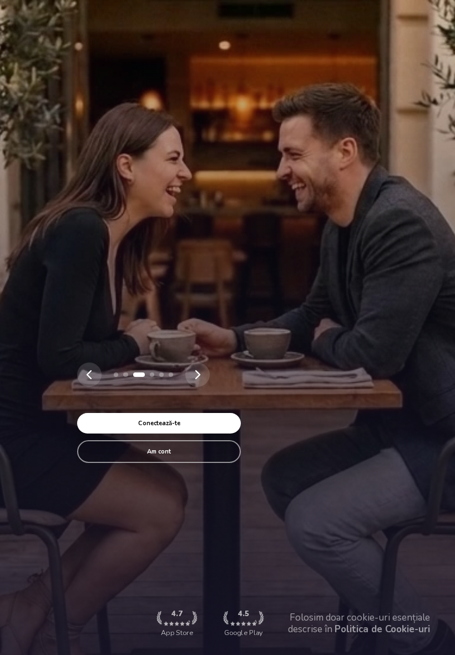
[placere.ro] (116, 374)
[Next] (197, 374)
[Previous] (89, 374)
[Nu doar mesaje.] (171, 374)
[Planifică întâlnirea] (152, 374)
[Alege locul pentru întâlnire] (125, 374)
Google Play (243, 623)
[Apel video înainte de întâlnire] (161, 374)
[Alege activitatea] (139, 374)
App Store (177, 623)
